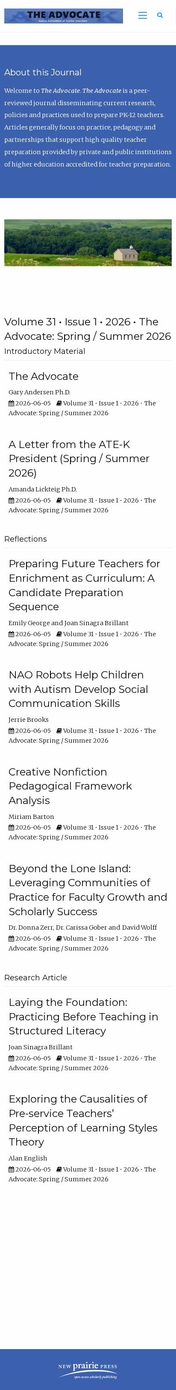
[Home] (61, 16)
